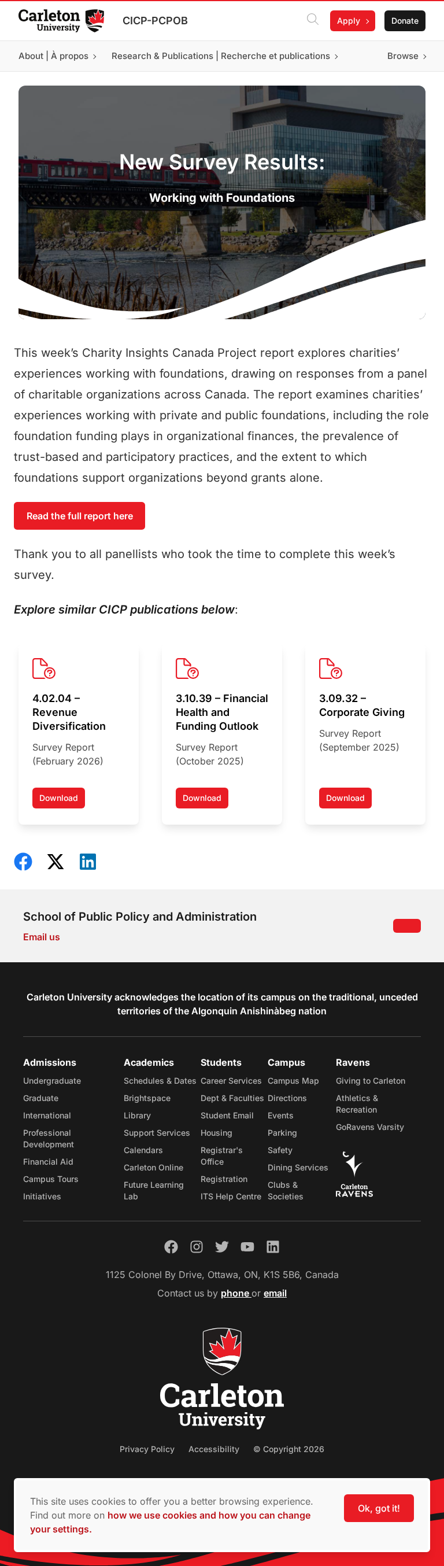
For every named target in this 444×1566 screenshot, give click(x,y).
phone (236, 1293)
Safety (280, 1150)
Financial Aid (48, 1161)
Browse (403, 55)
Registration (224, 1179)
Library (137, 1115)
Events (281, 1115)
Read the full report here (80, 516)
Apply (348, 20)
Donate (405, 20)
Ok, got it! (379, 1508)
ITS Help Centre (231, 1196)
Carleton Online (153, 1167)
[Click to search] (313, 20)
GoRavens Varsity (370, 1127)
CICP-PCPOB (155, 20)
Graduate (40, 1098)
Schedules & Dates (160, 1080)
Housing (216, 1132)
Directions (287, 1098)
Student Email (227, 1115)
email (275, 1293)
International (47, 1115)
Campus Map (293, 1080)
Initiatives (42, 1196)
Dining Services (298, 1167)
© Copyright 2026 (288, 1449)
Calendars (143, 1150)
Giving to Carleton (370, 1080)
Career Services (231, 1080)
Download (62, 800)
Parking (282, 1132)
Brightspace (147, 1098)
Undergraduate (52, 1080)
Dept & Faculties (232, 1098)
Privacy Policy (147, 1449)
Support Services (157, 1132)
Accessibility (213, 1449)
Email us (41, 937)
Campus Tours (51, 1179)
